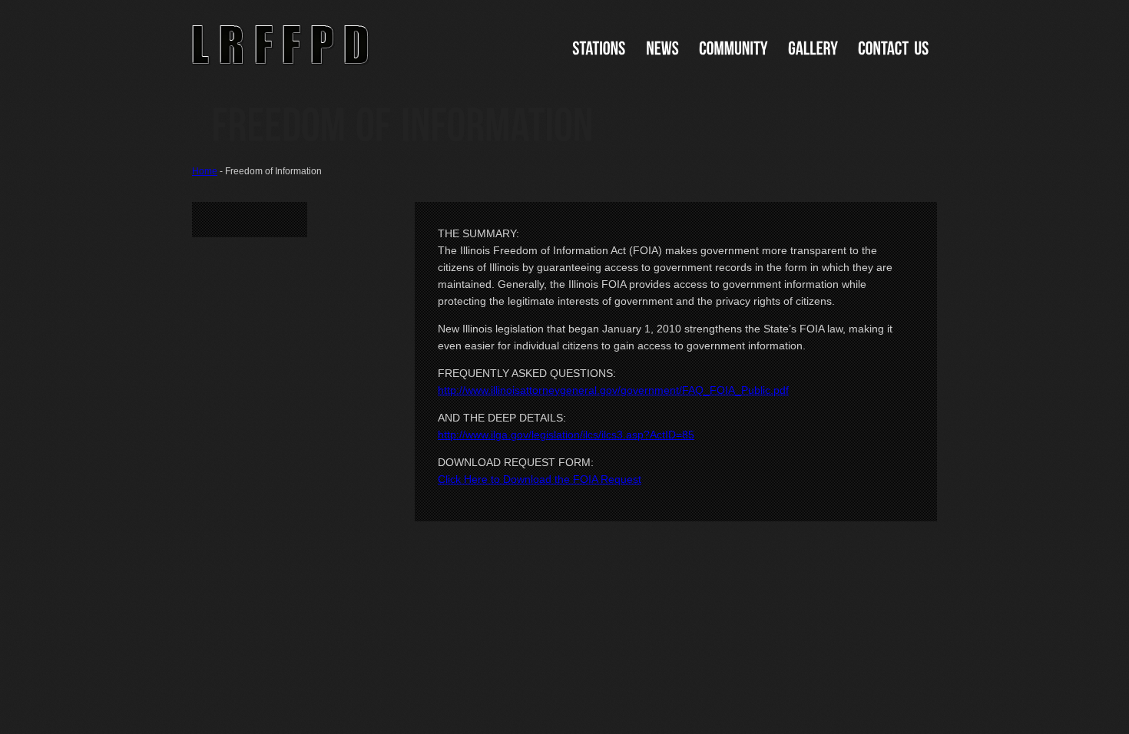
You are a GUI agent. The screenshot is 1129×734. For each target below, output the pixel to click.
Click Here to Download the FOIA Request (539, 479)
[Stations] (599, 49)
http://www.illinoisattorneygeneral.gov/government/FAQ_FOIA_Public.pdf (613, 390)
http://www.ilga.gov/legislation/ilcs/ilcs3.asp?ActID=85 (566, 434)
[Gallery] (813, 49)
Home (204, 171)
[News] (662, 49)
